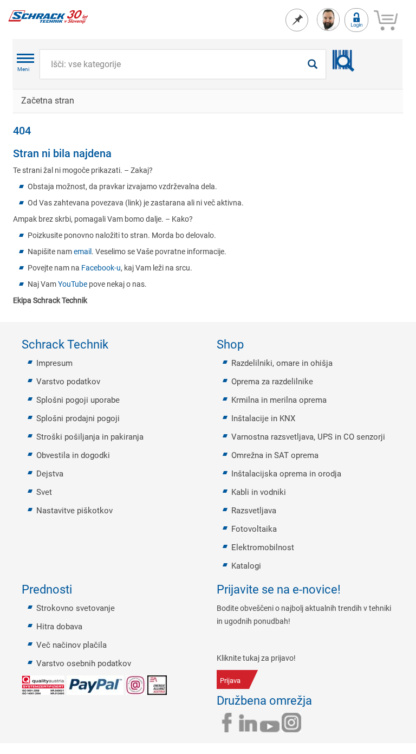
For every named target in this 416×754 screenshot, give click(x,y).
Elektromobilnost (262, 547)
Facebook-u (101, 267)
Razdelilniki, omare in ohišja (282, 363)
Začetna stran (47, 100)
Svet (44, 492)
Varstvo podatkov (68, 381)
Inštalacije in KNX (263, 418)
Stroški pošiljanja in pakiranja (90, 437)
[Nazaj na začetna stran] (48, 16)
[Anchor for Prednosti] (78, 589)
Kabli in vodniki (258, 492)
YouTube (72, 284)
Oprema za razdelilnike (272, 381)
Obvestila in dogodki (73, 455)
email (83, 251)
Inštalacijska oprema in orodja (286, 474)
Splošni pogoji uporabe (78, 400)
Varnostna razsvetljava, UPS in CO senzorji (308, 437)
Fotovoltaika (254, 529)
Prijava (230, 680)
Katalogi (246, 566)
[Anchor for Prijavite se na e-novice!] (347, 589)
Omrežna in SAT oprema (274, 455)
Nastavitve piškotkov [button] (74, 510)
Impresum (54, 363)
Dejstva (49, 474)
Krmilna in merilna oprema (279, 400)
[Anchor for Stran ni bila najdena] (117, 153)
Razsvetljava (253, 510)
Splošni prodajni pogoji (78, 418)
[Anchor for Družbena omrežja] (318, 700)
